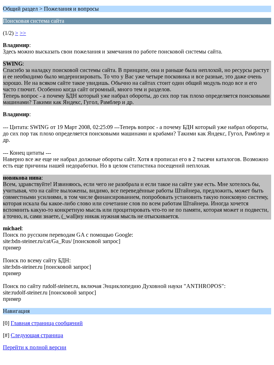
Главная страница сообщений (47, 323)
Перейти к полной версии (34, 347)
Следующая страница (37, 335)
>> (23, 33)
